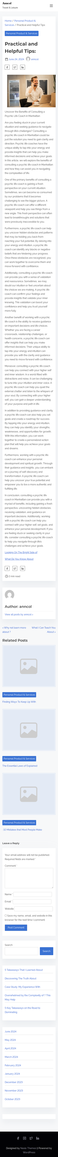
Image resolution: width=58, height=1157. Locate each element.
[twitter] (14, 67)
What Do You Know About (19, 559)
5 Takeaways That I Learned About (24, 970)
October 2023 (12, 1099)
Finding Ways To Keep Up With (19, 701)
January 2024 (12, 1073)
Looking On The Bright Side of (21, 552)
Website (9, 908)
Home (8, 20)
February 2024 (13, 1065)
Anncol (6, 3)
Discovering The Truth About (20, 978)
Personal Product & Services (21, 33)
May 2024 (10, 1040)
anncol (35, 59)
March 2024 (11, 1057)
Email (8, 901)
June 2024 (10, 1031)
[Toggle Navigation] (51, 5)
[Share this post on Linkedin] (22, 67)
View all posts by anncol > (19, 614)
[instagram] (24, 1139)
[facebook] (7, 67)
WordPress (29, 1152)
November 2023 (14, 1090)
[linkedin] (37, 1139)
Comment (11, 865)
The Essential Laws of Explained (19, 765)
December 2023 (14, 1082)
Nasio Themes (28, 1148)
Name (9, 894)
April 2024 (10, 1048)
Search (8, 945)
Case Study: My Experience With (22, 987)
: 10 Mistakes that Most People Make (22, 829)
